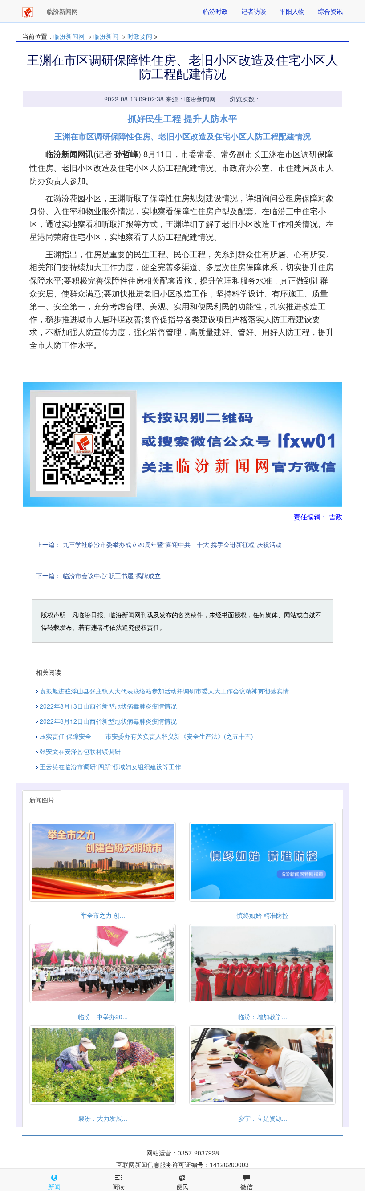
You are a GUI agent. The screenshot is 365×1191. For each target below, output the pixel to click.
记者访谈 (253, 11)
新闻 (54, 1186)
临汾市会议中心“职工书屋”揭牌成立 (112, 575)
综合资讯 (330, 11)
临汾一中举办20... (103, 1016)
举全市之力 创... (103, 915)
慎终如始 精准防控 (262, 915)
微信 (246, 1186)
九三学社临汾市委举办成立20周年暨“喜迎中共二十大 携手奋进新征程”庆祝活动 (172, 544)
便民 (182, 1186)
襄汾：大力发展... (102, 1118)
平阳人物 (292, 11)
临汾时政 (215, 11)
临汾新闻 (105, 36)
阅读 (118, 1186)
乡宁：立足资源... (262, 1118)
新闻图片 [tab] (41, 799)
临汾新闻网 (69, 36)
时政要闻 (139, 36)
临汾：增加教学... (262, 1016)
